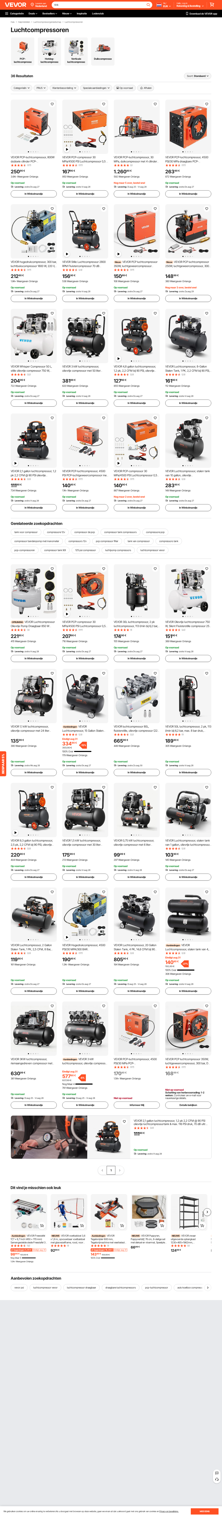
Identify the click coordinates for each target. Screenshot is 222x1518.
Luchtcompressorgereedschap (47, 22)
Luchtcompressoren (74, 22)
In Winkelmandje (34, 193)
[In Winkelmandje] (42, 1225)
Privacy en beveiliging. (169, 1511)
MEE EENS (205, 1511)
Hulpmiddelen (24, 22)
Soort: (190, 75)
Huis (13, 22)
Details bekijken (188, 1104)
